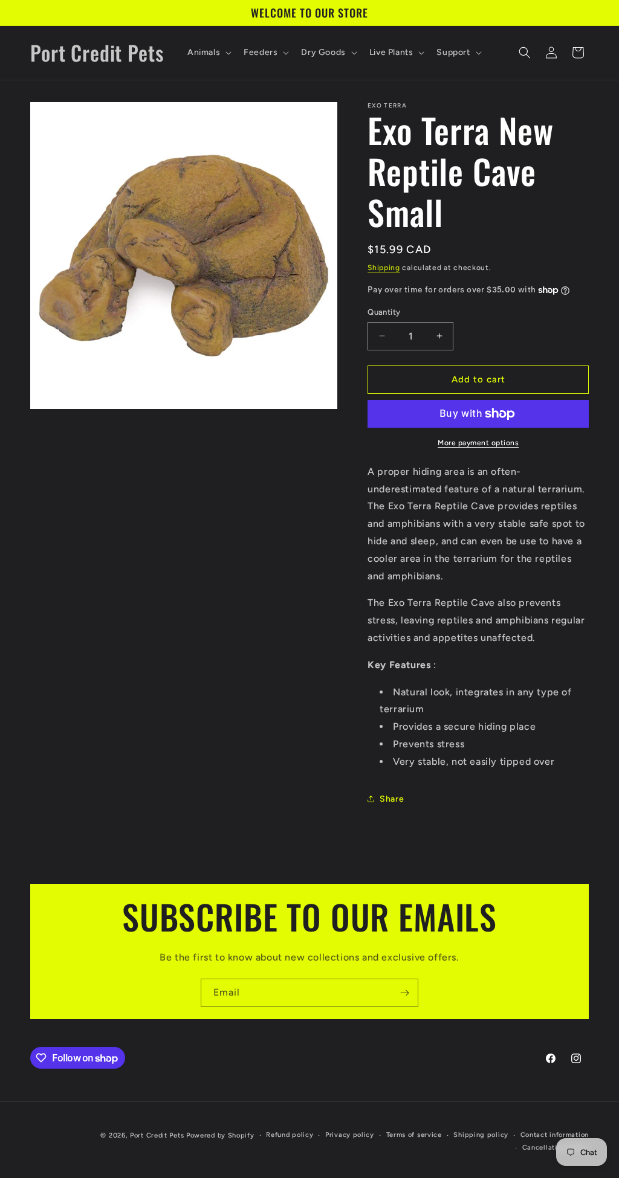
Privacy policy (349, 1135)
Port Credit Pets (157, 1135)
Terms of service (414, 1135)
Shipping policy (480, 1135)
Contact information (554, 1135)
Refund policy (289, 1135)
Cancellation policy (555, 1147)
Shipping (384, 267)
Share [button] (392, 799)
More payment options (478, 443)
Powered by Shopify (220, 1135)
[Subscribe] (404, 993)
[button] (208, 52)
